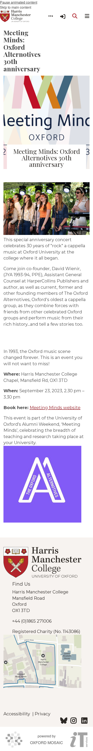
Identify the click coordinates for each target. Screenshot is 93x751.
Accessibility (17, 713)
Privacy (42, 713)
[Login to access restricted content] (63, 16)
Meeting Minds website (55, 407)
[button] (51, 16)
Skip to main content (15, 7)
